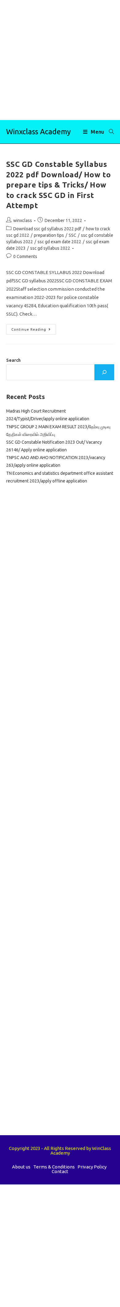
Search (13, 360)
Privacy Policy (92, 1166)
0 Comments (25, 256)
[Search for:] (109, 131)
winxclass (22, 220)
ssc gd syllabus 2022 (50, 248)
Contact (60, 1171)
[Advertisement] (60, 60)
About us (21, 1166)
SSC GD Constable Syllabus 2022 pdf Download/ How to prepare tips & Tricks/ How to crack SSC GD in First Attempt (58, 185)
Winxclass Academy (38, 131)
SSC (72, 235)
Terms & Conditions (54, 1166)
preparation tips (49, 235)
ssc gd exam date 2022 (59, 241)
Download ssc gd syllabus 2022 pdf (47, 228)
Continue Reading (33, 331)
